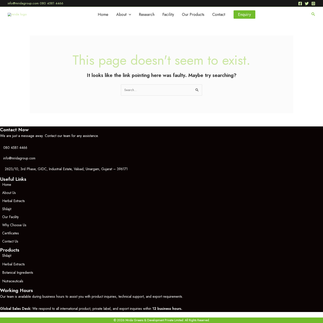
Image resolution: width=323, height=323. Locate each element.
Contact (218, 14)
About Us (9, 192)
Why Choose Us (14, 225)
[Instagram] (313, 3)
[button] (129, 14)
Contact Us (10, 241)
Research (146, 14)
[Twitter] (307, 3)
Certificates (10, 233)
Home (103, 14)
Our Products (193, 14)
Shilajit (6, 209)
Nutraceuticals (12, 281)
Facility (168, 14)
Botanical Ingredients (17, 272)
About (121, 14)
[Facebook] (300, 3)
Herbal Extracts (13, 200)
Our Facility (10, 216)
